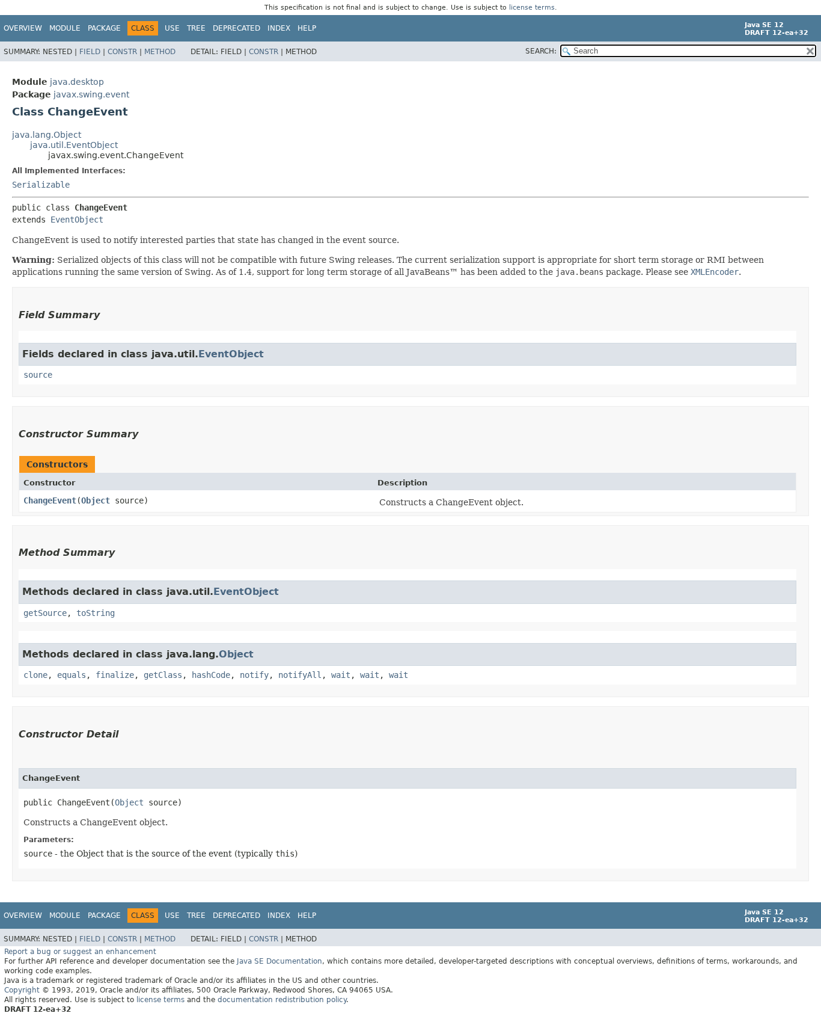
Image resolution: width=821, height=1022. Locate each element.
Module (65, 28)
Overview (23, 28)
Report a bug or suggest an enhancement (80, 951)
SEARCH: (541, 51)
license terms (532, 7)
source (37, 375)
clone (35, 675)
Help (307, 28)
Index (278, 28)
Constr (122, 52)
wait (340, 675)
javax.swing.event (91, 94)
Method (159, 52)
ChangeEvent (49, 500)
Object (95, 500)
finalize (115, 675)
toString (95, 613)
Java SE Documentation (279, 961)
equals (71, 675)
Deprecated (236, 28)
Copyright (22, 990)
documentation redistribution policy (282, 1000)
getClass (163, 675)
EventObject (76, 219)
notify (254, 675)
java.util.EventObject (74, 145)
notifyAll (300, 675)
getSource (45, 613)
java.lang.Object (46, 135)
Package (104, 28)
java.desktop (77, 82)
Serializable (41, 184)
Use (172, 28)
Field (89, 52)
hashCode (211, 675)
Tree (196, 28)
